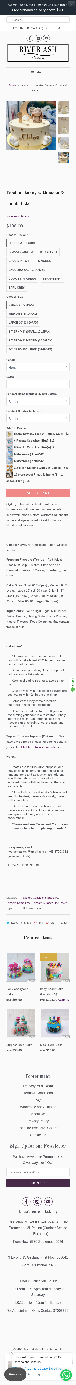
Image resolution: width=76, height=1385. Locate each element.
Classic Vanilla (21, 252)
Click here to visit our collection (41, 747)
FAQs (38, 1100)
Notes (10, 377)
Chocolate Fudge (22, 243)
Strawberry (52, 278)
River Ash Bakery (17, 216)
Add (52, 922)
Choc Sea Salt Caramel (27, 269)
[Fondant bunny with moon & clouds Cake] (31, 125)
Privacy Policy (38, 1121)
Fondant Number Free (45, 903)
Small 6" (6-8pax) (21, 304)
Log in (18, 28)
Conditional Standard (45, 897)
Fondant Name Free (18, 903)
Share (27, 922)
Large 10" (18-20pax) (23, 322)
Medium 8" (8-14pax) (23, 313)
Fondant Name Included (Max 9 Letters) (31, 394)
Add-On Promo (16, 428)
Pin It (40, 922)
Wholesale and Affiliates (38, 1107)
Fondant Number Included (23, 411)
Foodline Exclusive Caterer (38, 1128)
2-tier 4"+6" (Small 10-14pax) (29, 331)
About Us (38, 1114)
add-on (27, 897)
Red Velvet (48, 252)
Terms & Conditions (38, 1093)
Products (25, 85)
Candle (10, 360)
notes (64, 903)
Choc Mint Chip (20, 260)
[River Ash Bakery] (38, 54)
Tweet (14, 922)
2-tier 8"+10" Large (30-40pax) (30, 349)
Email (64, 922)
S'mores (44, 260)
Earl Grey (17, 287)
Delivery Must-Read (38, 1086)
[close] (71, 4)
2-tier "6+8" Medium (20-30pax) (30, 340)
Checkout (54, 28)
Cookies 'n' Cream (22, 278)
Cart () (36, 28)
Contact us (38, 1135)
